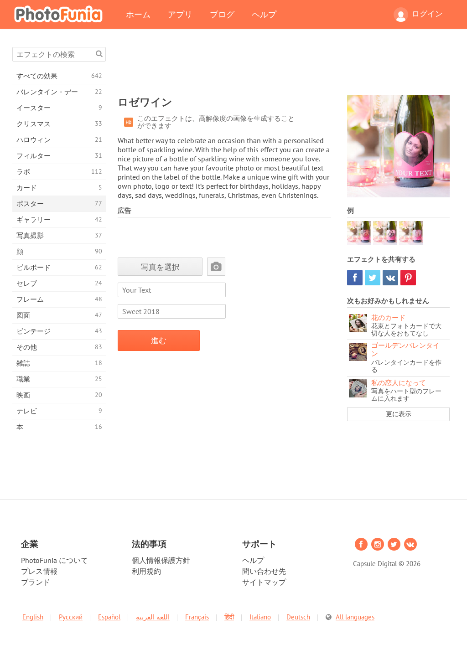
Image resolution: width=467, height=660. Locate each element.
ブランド (35, 582)
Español (109, 617)
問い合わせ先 (264, 571)
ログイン (427, 14)
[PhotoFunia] (60, 13)
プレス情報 (39, 571)
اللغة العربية (153, 617)
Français (197, 617)
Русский (71, 617)
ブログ (222, 14)
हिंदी (229, 617)
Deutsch (298, 617)
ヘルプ (264, 14)
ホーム (138, 14)
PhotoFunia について (54, 560)
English (32, 617)
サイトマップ (264, 582)
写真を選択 (160, 267)
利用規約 (146, 571)
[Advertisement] (284, 67)
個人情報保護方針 (161, 560)
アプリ (180, 14)
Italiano (260, 617)
